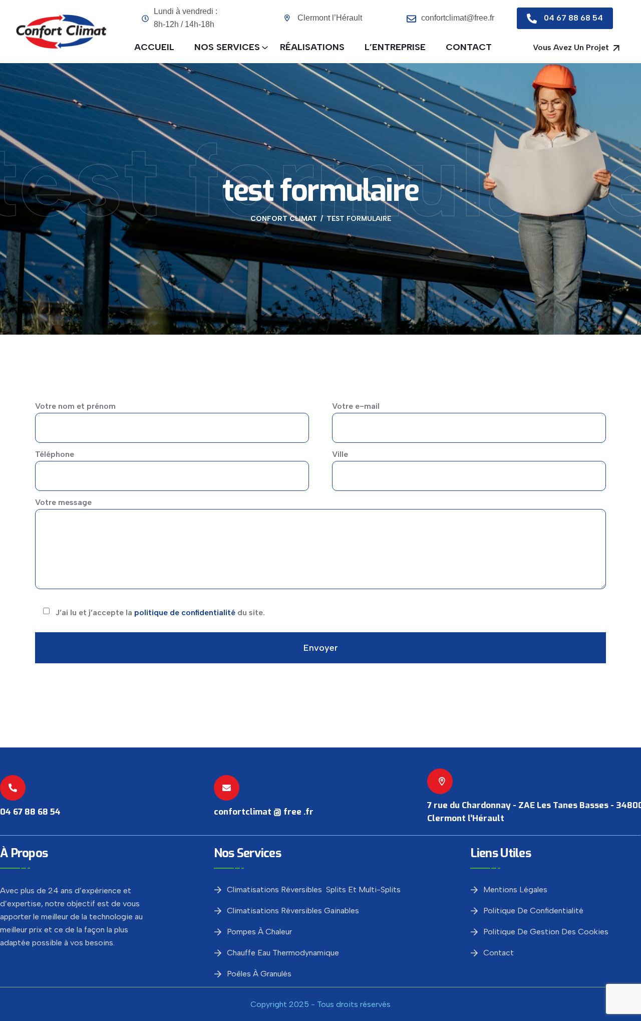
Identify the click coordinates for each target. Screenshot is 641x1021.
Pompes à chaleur (259, 931)
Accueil (154, 47)
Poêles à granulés (259, 973)
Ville (340, 454)
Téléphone (54, 454)
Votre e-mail (356, 406)
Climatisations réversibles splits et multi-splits (314, 889)
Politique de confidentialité (533, 910)
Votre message (63, 502)
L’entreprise (395, 47)
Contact (469, 47)
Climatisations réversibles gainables (293, 910)
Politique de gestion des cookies (545, 931)
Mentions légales (515, 889)
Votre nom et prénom (75, 406)
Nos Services (227, 47)
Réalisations (312, 47)
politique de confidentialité (184, 612)
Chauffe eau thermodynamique (283, 952)
